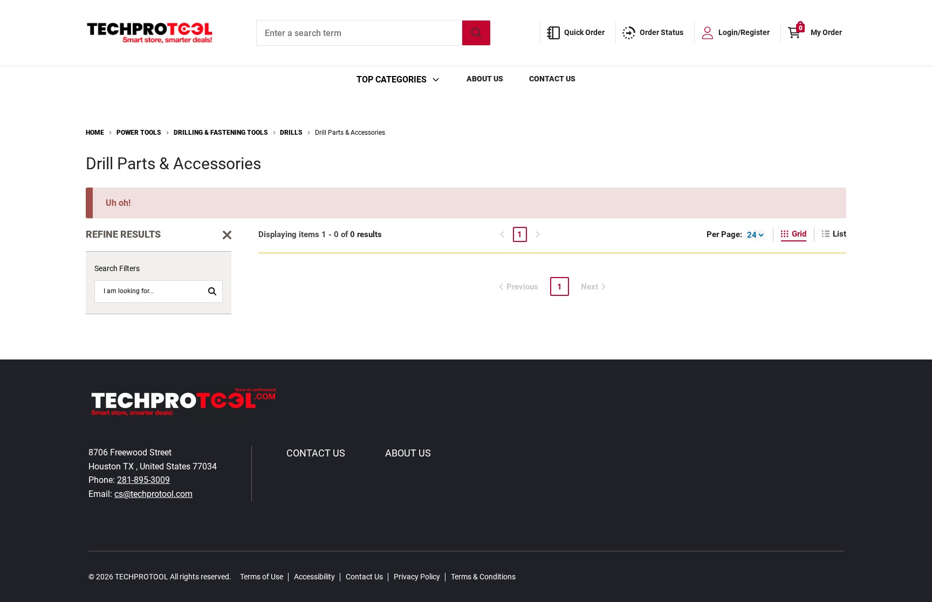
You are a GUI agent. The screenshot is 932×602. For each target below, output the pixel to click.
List (839, 234)
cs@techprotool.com (153, 494)
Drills (291, 132)
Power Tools (138, 132)
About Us (485, 78)
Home (95, 132)
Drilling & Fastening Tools (221, 132)
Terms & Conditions (483, 576)
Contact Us (552, 78)
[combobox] (373, 32)
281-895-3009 (143, 480)
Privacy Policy (417, 576)
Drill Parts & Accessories (350, 132)
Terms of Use (261, 576)
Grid (799, 234)
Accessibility (314, 576)
